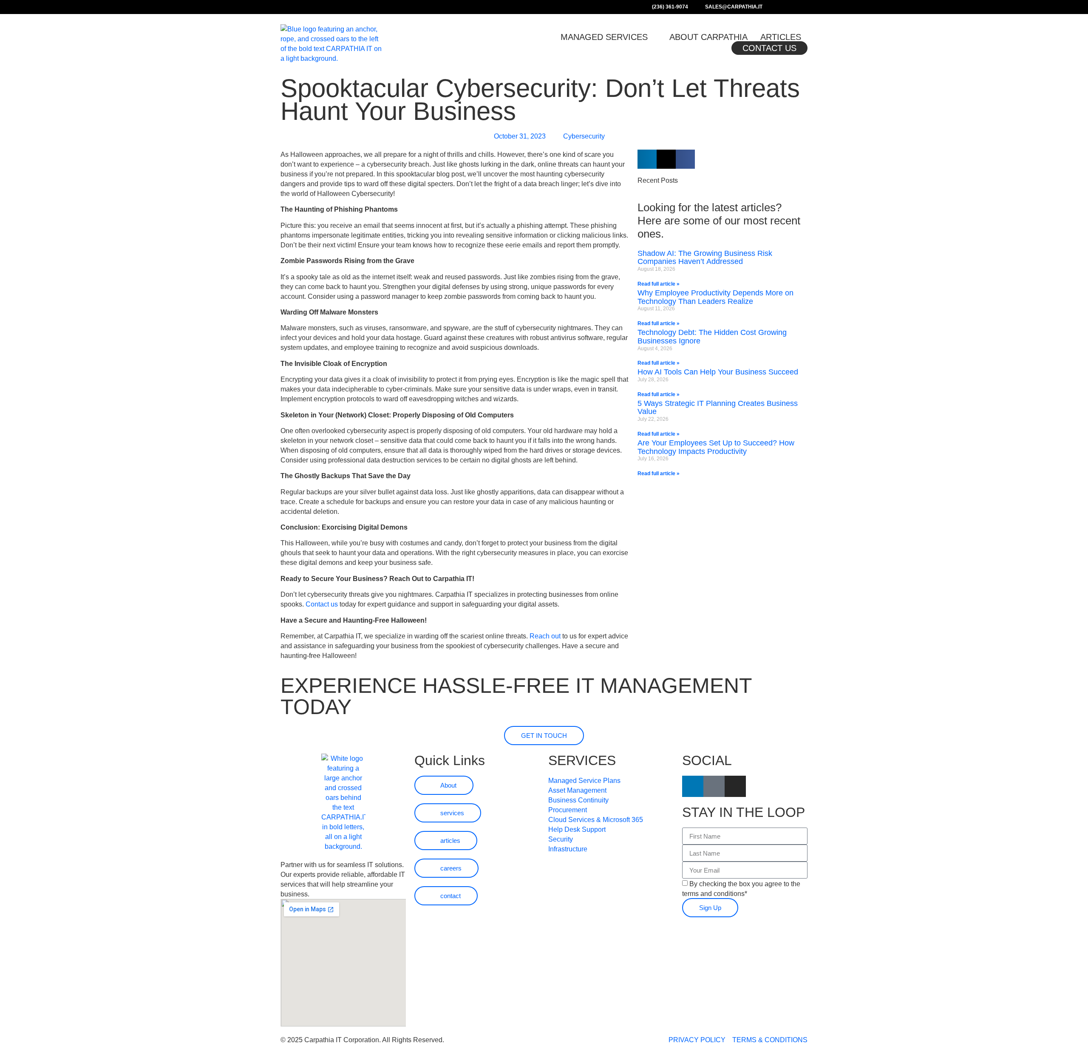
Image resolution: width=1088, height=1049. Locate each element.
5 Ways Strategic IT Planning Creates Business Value (718, 407)
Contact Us (769, 48)
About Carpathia (708, 37)
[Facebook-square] (782, 7)
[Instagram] (805, 7)
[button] (647, 159)
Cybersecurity (584, 136)
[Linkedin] (793, 7)
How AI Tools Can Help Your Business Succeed (719, 372)
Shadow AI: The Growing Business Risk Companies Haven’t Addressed (705, 257)
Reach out (545, 636)
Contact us (322, 604)
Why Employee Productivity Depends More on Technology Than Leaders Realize (715, 297)
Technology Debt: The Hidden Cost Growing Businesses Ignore (712, 336)
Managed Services (604, 37)
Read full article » (659, 284)
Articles (780, 37)
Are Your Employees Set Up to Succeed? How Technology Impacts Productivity (716, 447)
